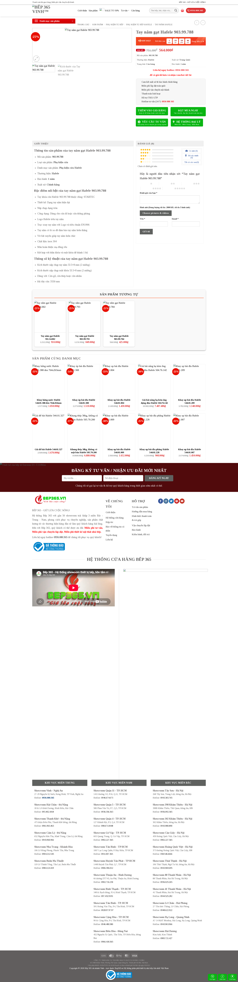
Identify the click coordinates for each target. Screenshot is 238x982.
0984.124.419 (48, 868)
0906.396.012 (107, 868)
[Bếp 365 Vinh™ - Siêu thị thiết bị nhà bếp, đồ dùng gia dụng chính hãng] (53, 11)
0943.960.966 (48, 840)
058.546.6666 (166, 854)
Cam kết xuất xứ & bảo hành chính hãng (160, 82)
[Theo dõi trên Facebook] (160, 501)
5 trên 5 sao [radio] (168, 188)
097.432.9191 (107, 896)
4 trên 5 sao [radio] (146, 188)
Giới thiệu (82, 10)
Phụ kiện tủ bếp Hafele (139, 24)
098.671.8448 (107, 826)
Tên (142, 219)
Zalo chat (222, 979)
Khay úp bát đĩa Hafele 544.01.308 (83, 401)
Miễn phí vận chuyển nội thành (155, 89)
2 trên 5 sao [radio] (165, 183)
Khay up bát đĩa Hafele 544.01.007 (189, 451)
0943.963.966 (166, 924)
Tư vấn (124, 10)
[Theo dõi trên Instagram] (165, 501)
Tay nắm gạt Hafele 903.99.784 (119, 337)
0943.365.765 (166, 798)
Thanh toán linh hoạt (151, 93)
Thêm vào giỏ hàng (152, 110)
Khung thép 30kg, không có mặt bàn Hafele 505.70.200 (83, 451)
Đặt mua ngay (188, 110)
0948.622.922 (166, 910)
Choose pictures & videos (156, 213)
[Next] (126, 45)
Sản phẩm (93, 10)
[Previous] (37, 45)
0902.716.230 (107, 882)
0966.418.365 (107, 942)
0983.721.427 (166, 938)
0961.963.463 (48, 826)
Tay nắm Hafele (163, 24)
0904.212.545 (48, 854)
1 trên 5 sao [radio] (144, 183)
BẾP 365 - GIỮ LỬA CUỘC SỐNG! (192, 2)
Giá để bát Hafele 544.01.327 (48, 449)
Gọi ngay (212, 979)
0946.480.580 (107, 924)
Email (175, 219)
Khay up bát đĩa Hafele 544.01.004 (119, 401)
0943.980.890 (166, 826)
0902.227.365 (107, 840)
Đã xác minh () (193, 156)
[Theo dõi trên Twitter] (171, 501)
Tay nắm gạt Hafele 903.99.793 (84, 337)
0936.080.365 (60, 537)
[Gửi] (175, 10)
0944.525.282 (166, 896)
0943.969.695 (166, 868)
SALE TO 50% (112, 10)
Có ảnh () (193, 151)
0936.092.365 (166, 812)
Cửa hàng (232, 979)
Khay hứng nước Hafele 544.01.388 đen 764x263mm (48, 401)
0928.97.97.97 (107, 910)
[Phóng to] (36, 59)
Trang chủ (83, 24)
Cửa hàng (135, 10)
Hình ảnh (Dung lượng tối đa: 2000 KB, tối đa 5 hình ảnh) (165, 207)
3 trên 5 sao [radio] (187, 183)
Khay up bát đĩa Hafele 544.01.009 (119, 451)
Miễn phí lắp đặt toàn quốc (154, 85)
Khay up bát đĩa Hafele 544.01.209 (189, 401)
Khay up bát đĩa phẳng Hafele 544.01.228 (154, 451)
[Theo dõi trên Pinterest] (176, 501)
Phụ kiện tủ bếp (114, 24)
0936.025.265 (166, 882)
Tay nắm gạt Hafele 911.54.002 (50, 337)
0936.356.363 (107, 812)
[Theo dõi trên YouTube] (182, 501)
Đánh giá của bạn (148, 193)
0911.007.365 (107, 854)
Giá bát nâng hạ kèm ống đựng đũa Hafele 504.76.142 (154, 401)
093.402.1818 (48, 812)
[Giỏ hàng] (182, 10)
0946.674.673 (107, 798)
